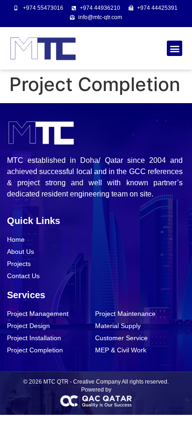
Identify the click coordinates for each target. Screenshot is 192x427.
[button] (174, 48)
